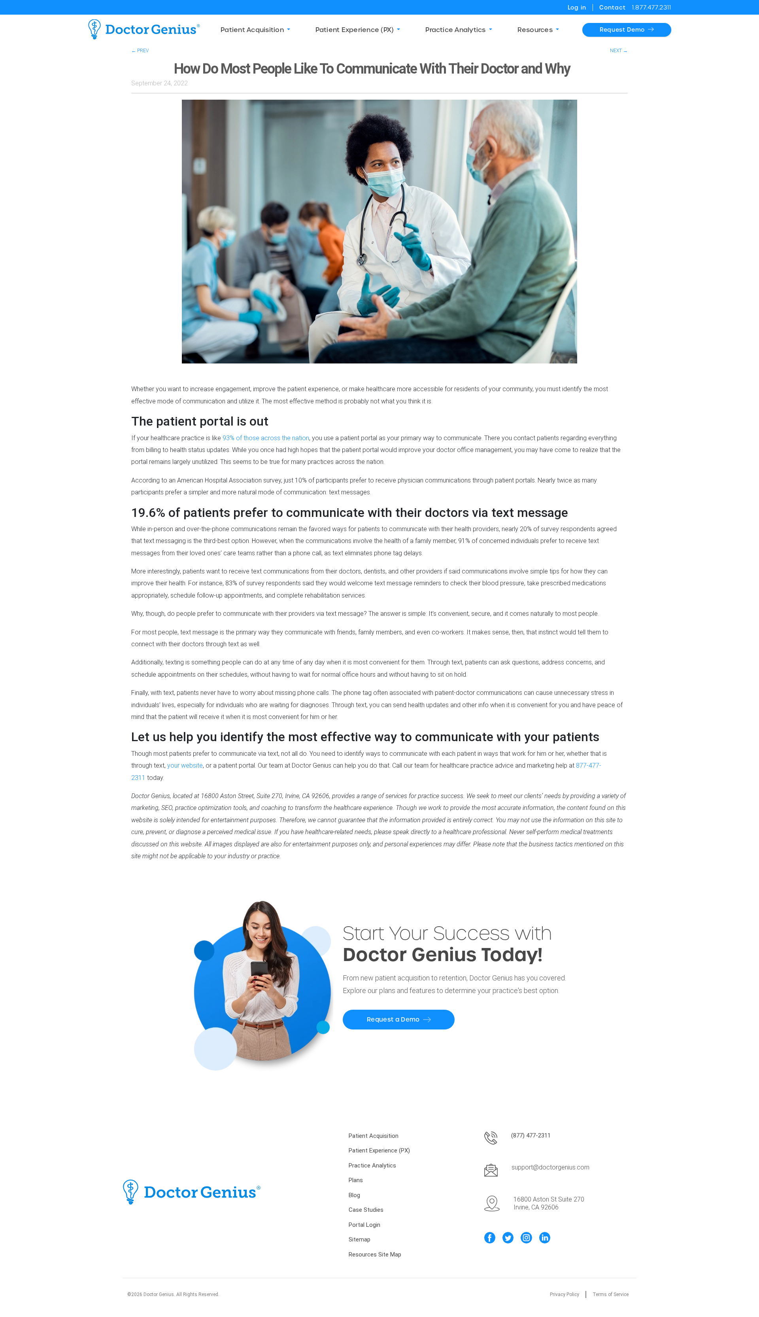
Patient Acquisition (373, 1135)
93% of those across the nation (266, 438)
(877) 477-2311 (531, 1135)
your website (185, 765)
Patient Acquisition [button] (252, 30)
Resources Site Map (375, 1254)
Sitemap (359, 1239)
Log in (577, 7)
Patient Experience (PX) (379, 1150)
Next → (619, 50)
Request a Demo (393, 1020)
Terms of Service (611, 1294)
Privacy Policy (564, 1294)
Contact (612, 7)
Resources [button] (535, 30)
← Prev (140, 50)
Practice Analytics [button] (455, 30)
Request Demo (622, 29)
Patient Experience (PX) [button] (354, 30)
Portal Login (364, 1224)
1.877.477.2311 (651, 7)
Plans (356, 1180)
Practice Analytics (372, 1165)
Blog (354, 1195)
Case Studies (366, 1209)
